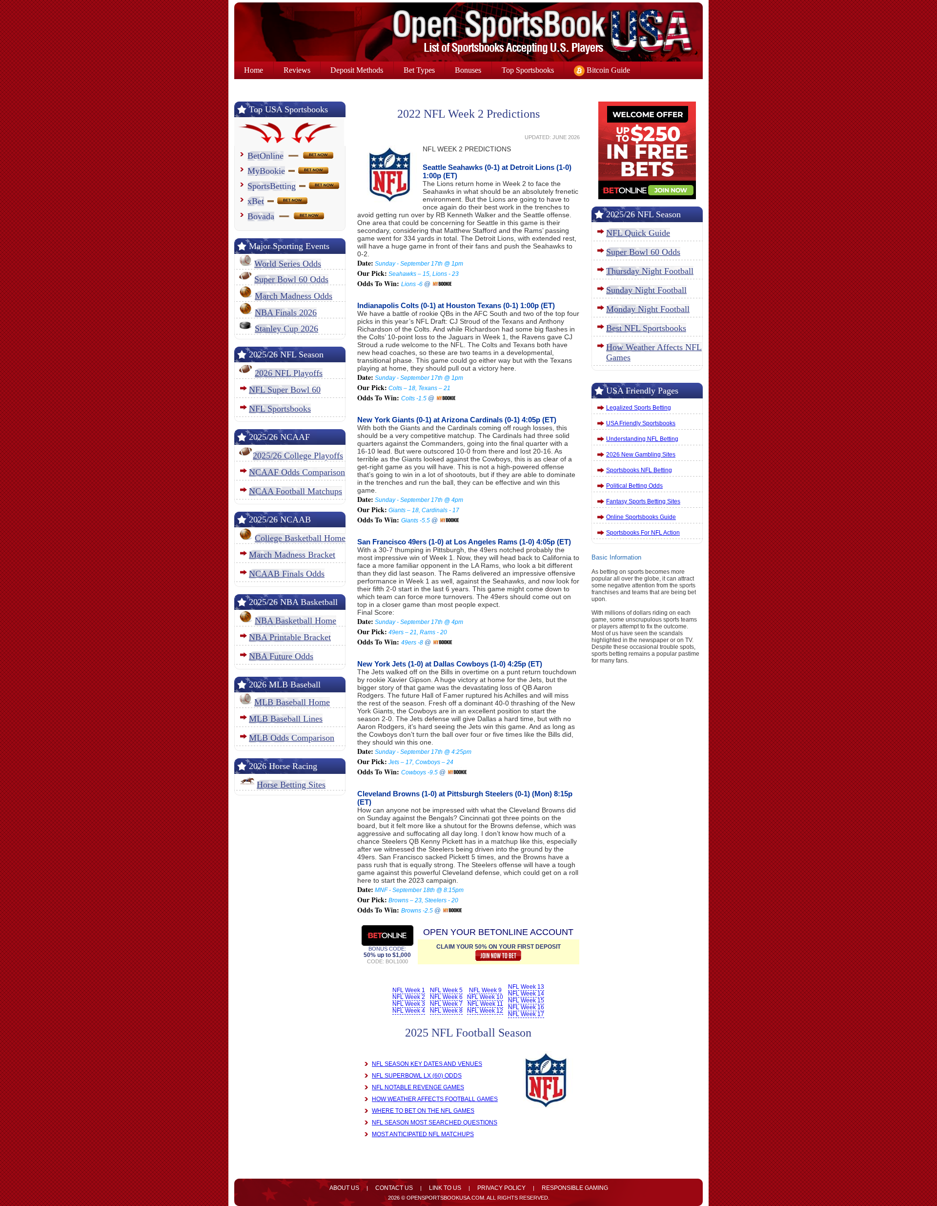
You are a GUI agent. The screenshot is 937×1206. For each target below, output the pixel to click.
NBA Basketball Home (295, 620)
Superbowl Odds (270, 87)
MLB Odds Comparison (291, 738)
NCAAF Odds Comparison (297, 472)
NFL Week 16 (526, 1007)
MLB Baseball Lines (286, 719)
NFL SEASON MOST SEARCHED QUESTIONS (434, 1122)
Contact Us (394, 1188)
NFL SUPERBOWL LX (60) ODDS (417, 1075)
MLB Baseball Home (292, 702)
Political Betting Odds (634, 485)
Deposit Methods (356, 70)
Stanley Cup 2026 (286, 328)
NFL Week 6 (446, 997)
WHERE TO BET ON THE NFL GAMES (423, 1110)
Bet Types (419, 70)
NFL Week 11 (485, 1003)
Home (253, 70)
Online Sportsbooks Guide (641, 517)
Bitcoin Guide (607, 70)
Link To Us (445, 1188)
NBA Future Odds (281, 656)
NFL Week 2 (408, 997)
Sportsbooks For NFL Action (643, 532)
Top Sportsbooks (528, 70)
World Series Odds (287, 264)
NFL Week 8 (446, 1010)
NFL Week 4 (408, 1010)
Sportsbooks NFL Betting (639, 470)
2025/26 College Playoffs (298, 455)
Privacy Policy (501, 1188)
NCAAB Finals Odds (287, 574)
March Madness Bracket (292, 555)
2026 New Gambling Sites (640, 454)
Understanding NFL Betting (642, 439)
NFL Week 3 (408, 1003)
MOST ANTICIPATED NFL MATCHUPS (423, 1134)
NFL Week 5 (446, 990)
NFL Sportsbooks (280, 409)
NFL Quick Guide (638, 233)
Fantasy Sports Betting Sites (643, 501)
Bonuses (468, 70)
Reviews (297, 70)
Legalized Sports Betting (638, 407)
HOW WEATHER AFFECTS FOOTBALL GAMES (435, 1099)
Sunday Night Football (646, 290)
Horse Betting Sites (291, 785)
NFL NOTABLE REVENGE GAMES (418, 1087)
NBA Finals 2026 (286, 312)
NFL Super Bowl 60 (285, 390)
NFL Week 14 (526, 993)
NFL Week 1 (408, 990)
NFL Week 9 (485, 990)
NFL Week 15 (526, 1000)
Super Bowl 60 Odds (291, 279)
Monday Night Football (648, 309)
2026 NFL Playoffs (289, 373)
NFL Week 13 (526, 986)
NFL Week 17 (526, 1014)
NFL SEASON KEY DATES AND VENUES (427, 1063)
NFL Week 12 (485, 1010)
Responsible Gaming (575, 1188)
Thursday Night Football (649, 271)
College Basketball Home (300, 538)
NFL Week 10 (485, 997)
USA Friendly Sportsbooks (640, 423)
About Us (344, 1188)
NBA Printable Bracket (290, 637)
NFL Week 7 (446, 1003)
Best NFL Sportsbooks (646, 328)
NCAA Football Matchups (295, 491)
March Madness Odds (293, 296)
